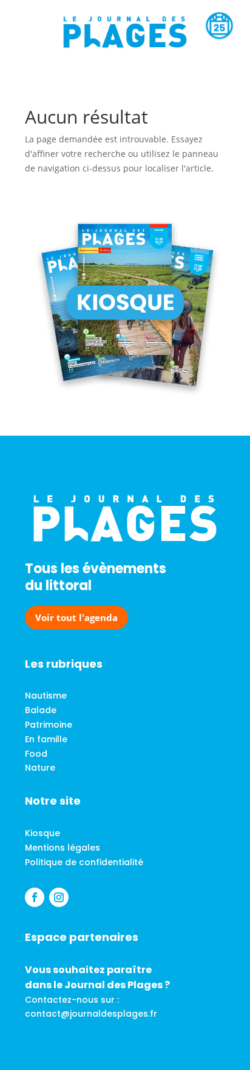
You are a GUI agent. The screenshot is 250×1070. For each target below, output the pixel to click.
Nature (40, 768)
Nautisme (46, 696)
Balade (40, 710)
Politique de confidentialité (84, 862)
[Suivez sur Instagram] (59, 897)
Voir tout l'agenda (76, 617)
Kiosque (42, 833)
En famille (46, 739)
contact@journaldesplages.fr (91, 1014)
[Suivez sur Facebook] (34, 897)
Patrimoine (48, 725)
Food (36, 754)
